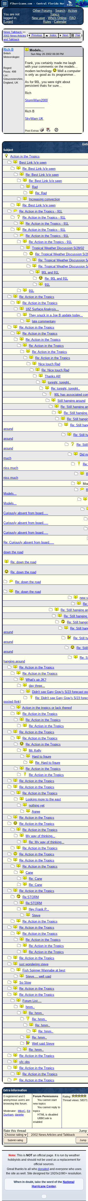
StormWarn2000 (36, 100)
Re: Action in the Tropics (36, 297)
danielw (19, 1114)
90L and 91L (50, 272)
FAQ (72, 18)
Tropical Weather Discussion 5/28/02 (58, 248)
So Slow (25, 982)
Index (53, 35)
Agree (36, 811)
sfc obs (24, 1062)
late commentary (44, 321)
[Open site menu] (4, 3)
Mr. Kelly (35, 750)
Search (60, 10)
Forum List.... (32, 1001)
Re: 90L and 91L (56, 278)
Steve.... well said (38, 976)
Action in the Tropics (25, 156)
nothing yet (36, 805)
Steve (36, 915)
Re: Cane (35, 879)
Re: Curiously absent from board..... (28, 542)
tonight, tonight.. (59, 382)
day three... (37, 686)
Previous (37, 35)
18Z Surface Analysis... (42, 309)
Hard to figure (41, 756)
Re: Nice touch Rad (55, 370)
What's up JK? (36, 679)
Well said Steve (43, 1043)
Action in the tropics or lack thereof (47, 708)
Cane (29, 872)
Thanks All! (53, 376)
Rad (35, 187)
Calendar (60, 21)
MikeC (21, 1110)
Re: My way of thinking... (46, 842)
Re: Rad (41, 193)
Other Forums (42, 10)
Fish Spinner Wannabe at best (43, 970)
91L (47, 285)
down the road (13, 552)
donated (43, 1169)
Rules (47, 21)
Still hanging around (71, 401)
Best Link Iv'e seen (32, 162)
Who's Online (57, 18)
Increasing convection (44, 199)
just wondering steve (33, 964)
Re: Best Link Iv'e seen (38, 168)
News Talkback (12, 32)
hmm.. (30, 1007)
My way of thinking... (40, 836)
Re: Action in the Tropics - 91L (40, 211)
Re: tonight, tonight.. (65, 388)
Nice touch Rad (49, 364)
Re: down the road (23, 562)
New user (38, 18)
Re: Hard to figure (47, 763)
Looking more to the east (43, 799)
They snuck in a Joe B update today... (56, 315)
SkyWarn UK (34, 118)
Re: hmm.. (36, 1013)
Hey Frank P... (39, 909)
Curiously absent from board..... (25, 513)
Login (8, 21)
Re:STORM (30, 897)
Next (65, 35)
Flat (78, 35)
